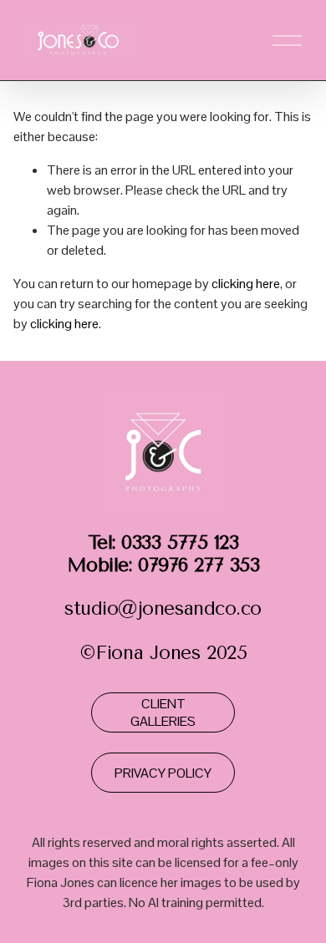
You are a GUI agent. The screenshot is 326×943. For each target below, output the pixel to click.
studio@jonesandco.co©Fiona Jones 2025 (163, 598)
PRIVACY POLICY (163, 773)
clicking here (245, 283)
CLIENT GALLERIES (163, 712)
